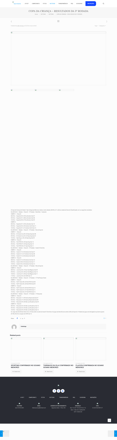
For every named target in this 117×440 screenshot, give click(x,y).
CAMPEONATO (32, 397)
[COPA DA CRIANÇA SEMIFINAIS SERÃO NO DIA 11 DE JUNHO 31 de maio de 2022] (112, 433)
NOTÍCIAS (43, 14)
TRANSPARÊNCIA (63, 397)
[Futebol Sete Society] (16, 3)
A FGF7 (22, 397)
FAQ (74, 397)
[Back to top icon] (109, 420)
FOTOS (43, 397)
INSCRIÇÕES (93, 397)
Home (36, 14)
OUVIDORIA (82, 397)
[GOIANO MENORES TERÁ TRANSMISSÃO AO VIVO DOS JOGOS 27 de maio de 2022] (4, 433)
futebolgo (21, 25)
